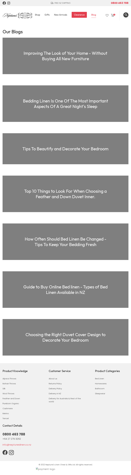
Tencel (6, 418)
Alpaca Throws (9, 378)
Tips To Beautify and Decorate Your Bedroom (65, 148)
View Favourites (107, 15)
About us (53, 378)
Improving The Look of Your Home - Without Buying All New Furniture (65, 55)
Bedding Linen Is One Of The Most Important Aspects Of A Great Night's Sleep (65, 103)
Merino (6, 413)
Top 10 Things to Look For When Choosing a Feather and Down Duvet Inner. (65, 193)
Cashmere (8, 408)
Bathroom (100, 388)
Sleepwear (100, 393)
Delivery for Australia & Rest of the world (65, 400)
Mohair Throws (9, 383)
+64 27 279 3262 (12, 438)
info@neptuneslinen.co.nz (17, 444)
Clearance (79, 14)
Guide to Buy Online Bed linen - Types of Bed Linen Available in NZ (65, 289)
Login (102, 15)
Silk (4, 388)
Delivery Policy (55, 388)
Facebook (4, 3)
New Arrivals (60, 14)
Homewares (101, 383)
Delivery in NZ (55, 393)
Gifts (47, 14)
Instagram (8, 3)
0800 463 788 (119, 3)
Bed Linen (99, 378)
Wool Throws (8, 393)
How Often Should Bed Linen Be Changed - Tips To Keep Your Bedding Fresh (65, 241)
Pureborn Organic (11, 403)
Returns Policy (55, 383)
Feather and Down (11, 398)
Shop (37, 14)
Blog (93, 14)
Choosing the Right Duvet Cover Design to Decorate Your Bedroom (65, 337)
